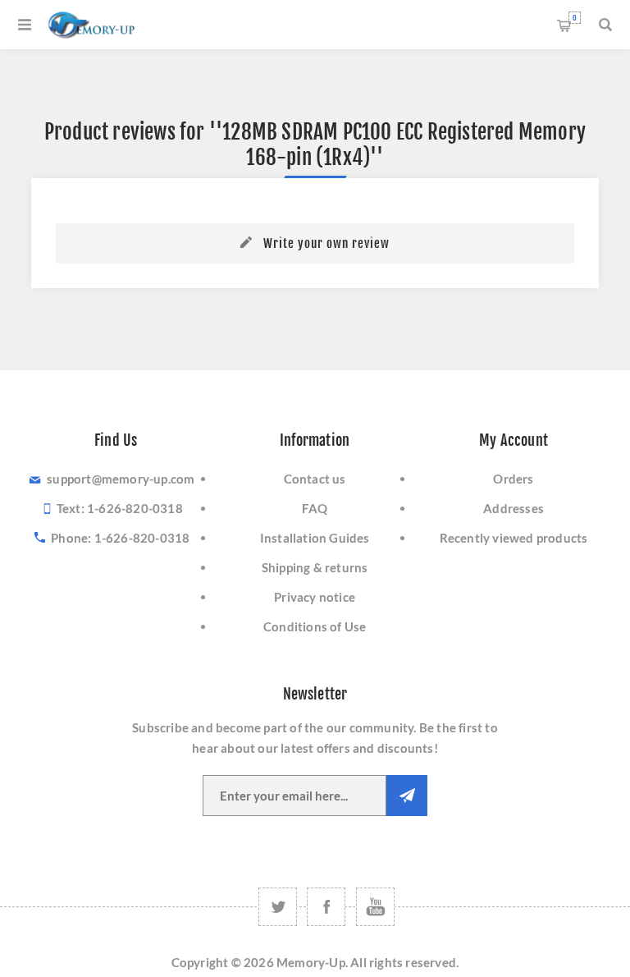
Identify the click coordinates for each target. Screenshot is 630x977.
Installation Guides (315, 537)
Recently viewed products (514, 537)
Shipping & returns (315, 567)
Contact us (315, 478)
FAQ (314, 508)
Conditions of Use (314, 626)
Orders (513, 478)
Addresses (513, 508)
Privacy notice (314, 596)
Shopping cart (575, 17)
